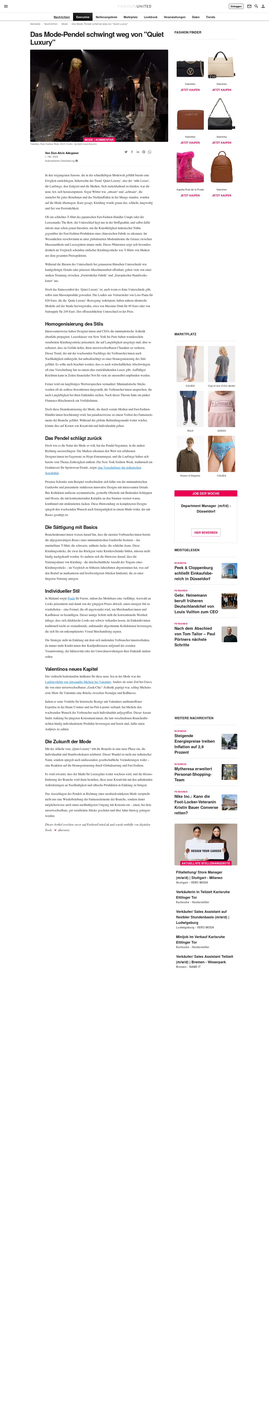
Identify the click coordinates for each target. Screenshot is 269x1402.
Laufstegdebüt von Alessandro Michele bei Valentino (78, 682)
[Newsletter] (249, 6)
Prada (71, 598)
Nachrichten (51, 23)
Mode (65, 23)
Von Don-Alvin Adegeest (62, 153)
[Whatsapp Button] (150, 152)
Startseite (35, 23)
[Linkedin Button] (138, 152)
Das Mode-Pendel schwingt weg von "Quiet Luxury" (100, 23)
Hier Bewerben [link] (205, 532)
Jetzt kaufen (190, 90)
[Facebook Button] (132, 152)
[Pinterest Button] (144, 152)
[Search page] (256, 6)
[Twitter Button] (126, 152)
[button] (76, 161)
